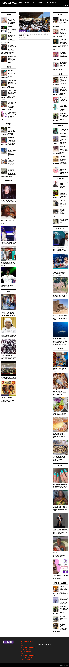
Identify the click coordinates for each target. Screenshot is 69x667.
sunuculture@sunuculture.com (28, 647)
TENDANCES (40, 2)
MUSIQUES (20, 2)
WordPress (66, 665)
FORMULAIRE (17, 3)
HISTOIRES (53, 2)
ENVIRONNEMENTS (6, 3)
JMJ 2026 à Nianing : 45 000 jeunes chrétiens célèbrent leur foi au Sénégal (34, 34)
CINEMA (27, 2)
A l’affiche (22, 31)
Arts (46, 2)
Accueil (4, 2)
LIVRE (33, 2)
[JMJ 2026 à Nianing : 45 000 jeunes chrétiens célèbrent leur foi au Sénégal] (34, 22)
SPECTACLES (12, 2)
